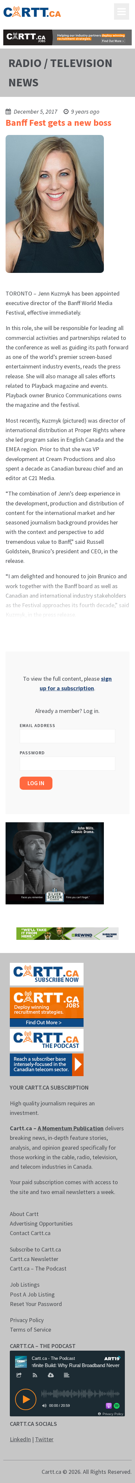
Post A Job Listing (32, 1294)
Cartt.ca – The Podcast (38, 1268)
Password (32, 753)
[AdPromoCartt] (47, 1064)
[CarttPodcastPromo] (47, 1039)
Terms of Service (30, 1329)
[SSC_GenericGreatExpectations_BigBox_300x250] (55, 862)
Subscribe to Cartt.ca (35, 1249)
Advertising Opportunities (41, 1223)
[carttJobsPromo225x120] (47, 1006)
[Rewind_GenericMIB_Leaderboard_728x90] (67, 933)
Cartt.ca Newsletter (34, 1259)
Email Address (37, 725)
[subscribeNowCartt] (47, 973)
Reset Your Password (36, 1304)
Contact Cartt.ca (30, 1233)
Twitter (44, 1439)
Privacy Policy (27, 1320)
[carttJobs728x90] (67, 37)
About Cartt (24, 1214)
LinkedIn (20, 1439)
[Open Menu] (121, 11)
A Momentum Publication (71, 1128)
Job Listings (25, 1284)
